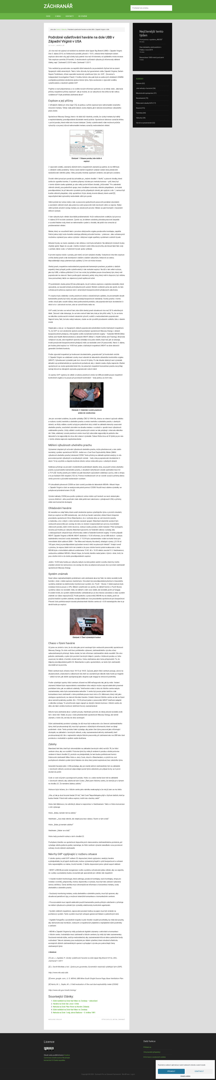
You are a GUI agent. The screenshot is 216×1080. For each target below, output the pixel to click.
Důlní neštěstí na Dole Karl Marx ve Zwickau (70, 1010)
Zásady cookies (185, 1076)
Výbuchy (59, 1019)
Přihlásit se (147, 1047)
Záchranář (58, 6)
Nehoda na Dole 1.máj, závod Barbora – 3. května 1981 (74, 1013)
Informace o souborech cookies (154, 1057)
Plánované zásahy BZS (144, 103)
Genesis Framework (114, 1074)
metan (115, 1019)
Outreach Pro (99, 1074)
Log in (133, 1074)
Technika (139, 113)
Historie (139, 83)
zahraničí (121, 1019)
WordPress (126, 1074)
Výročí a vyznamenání (144, 123)
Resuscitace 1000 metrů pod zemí (152, 57)
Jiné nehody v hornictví (144, 88)
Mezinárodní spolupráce (144, 93)
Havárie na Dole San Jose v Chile (66, 1004)
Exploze (109, 1019)
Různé (138, 108)
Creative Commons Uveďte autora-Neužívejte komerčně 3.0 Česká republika (57, 1057)
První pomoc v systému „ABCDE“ (151, 39)
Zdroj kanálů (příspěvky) (151, 1052)
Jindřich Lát (60, 45)
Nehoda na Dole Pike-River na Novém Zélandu (71, 1007)
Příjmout (171, 1071)
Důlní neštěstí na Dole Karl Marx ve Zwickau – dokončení (75, 1001)
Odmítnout (199, 1071)
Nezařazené (140, 98)
